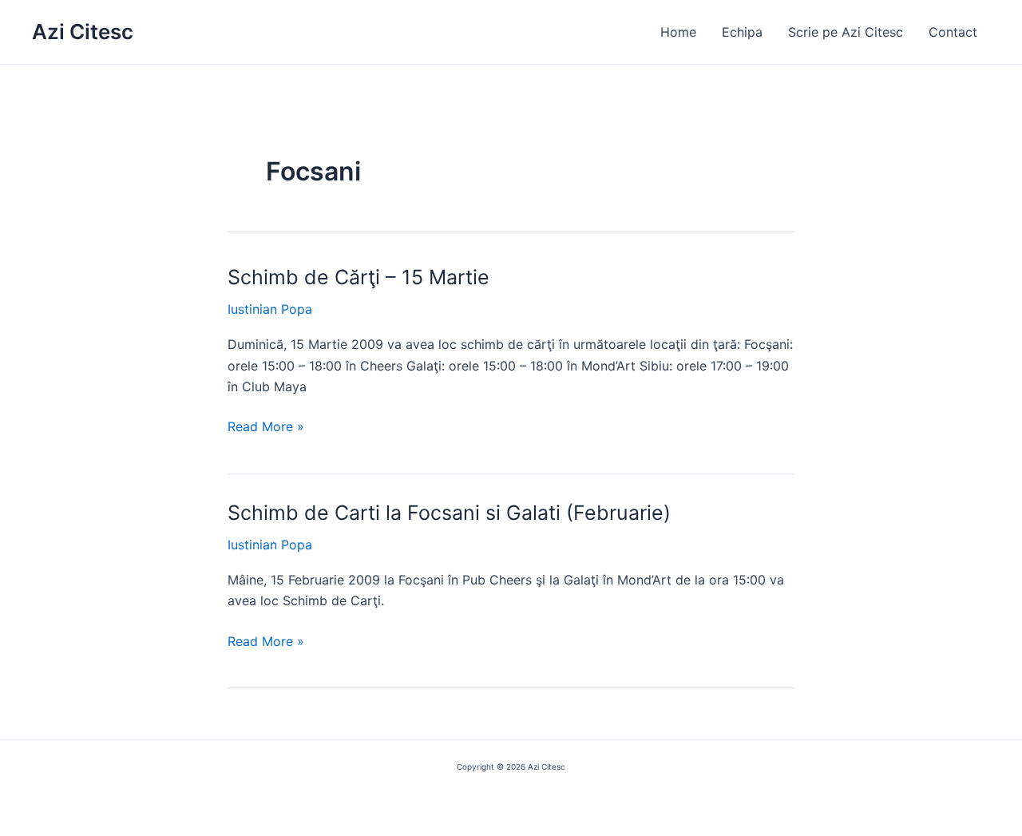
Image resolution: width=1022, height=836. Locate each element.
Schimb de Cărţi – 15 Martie (358, 277)
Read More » (266, 427)
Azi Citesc (82, 31)
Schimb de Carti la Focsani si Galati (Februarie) (449, 513)
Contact (953, 32)
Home (678, 32)
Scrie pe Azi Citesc (845, 32)
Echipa (742, 32)
